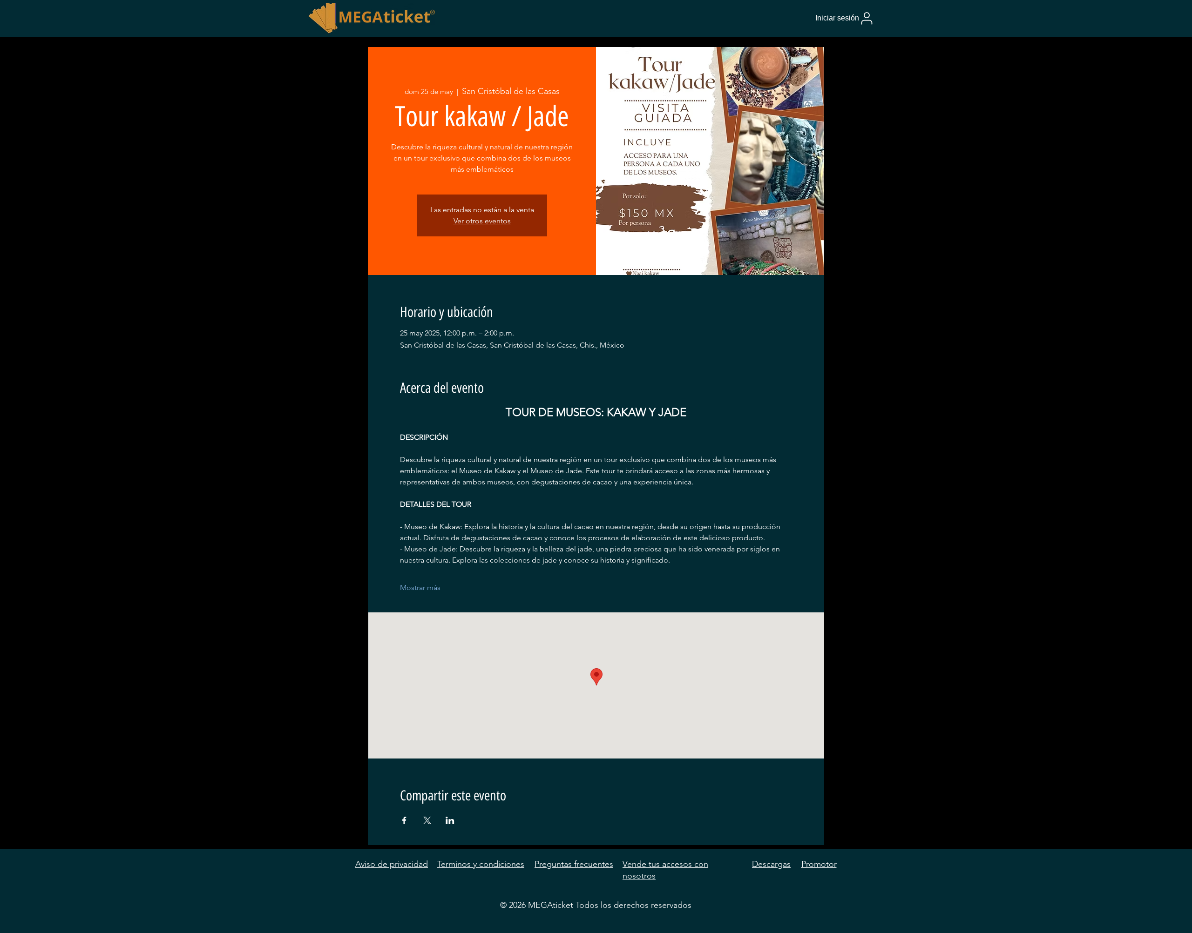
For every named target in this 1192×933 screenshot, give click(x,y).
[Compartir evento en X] (427, 820)
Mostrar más (420, 587)
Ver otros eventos (482, 220)
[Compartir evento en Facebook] (404, 820)
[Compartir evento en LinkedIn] (450, 820)
